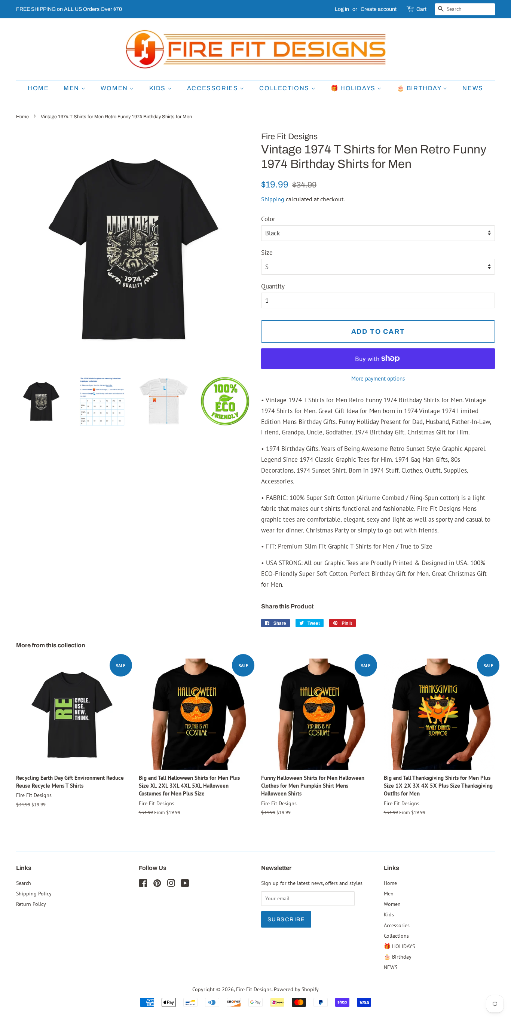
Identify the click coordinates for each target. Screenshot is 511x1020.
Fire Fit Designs (254, 989)
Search (23, 882)
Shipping (272, 199)
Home (38, 88)
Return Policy (31, 903)
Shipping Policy (34, 893)
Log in (342, 9)
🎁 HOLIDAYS (354, 88)
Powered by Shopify (296, 989)
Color (268, 219)
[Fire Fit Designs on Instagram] (171, 884)
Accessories (213, 88)
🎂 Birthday (420, 88)
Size (267, 252)
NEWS (472, 88)
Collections (285, 88)
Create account (379, 9)
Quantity (273, 286)
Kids (158, 88)
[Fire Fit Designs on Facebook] (143, 884)
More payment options (378, 378)
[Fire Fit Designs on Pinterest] (157, 884)
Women (115, 88)
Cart (421, 9)
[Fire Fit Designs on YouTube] (185, 884)
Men (72, 88)
